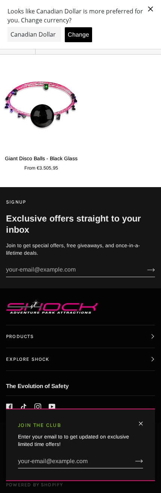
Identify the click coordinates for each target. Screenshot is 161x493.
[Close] (144, 420)
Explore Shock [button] (27, 359)
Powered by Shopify (34, 484)
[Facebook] (9, 406)
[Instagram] (37, 406)
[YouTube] (52, 406)
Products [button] (20, 336)
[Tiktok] (23, 406)
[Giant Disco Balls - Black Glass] (40, 104)
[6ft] (40, 104)
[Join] (133, 461)
